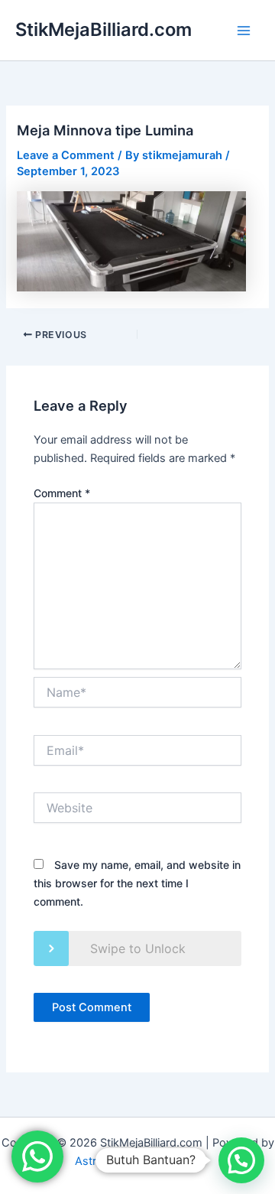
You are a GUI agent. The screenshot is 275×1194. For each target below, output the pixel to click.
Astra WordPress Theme (138, 1161)
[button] (241, 1160)
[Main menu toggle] (244, 31)
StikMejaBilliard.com (103, 29)
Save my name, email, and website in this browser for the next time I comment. (137, 883)
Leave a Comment (66, 155)
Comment (62, 492)
